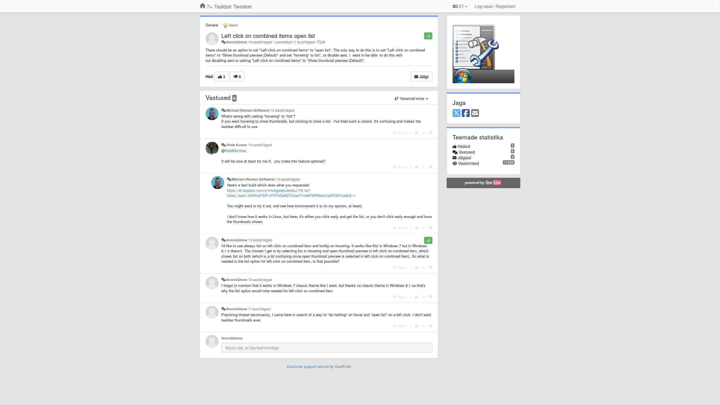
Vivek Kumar (236, 144)
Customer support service (308, 366)
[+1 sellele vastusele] (416, 132)
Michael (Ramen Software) (247, 110)
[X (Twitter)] (456, 113)
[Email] (475, 113)
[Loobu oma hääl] (423, 132)
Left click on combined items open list (268, 36)
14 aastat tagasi (282, 110)
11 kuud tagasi (259, 308)
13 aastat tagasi (260, 144)
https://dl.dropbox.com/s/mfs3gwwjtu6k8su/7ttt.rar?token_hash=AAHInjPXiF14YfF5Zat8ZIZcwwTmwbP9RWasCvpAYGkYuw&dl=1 (291, 193)
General (212, 25)
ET (461, 6)
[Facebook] (466, 113)
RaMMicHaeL (236, 150)
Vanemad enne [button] (412, 98)
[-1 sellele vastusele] (430, 132)
